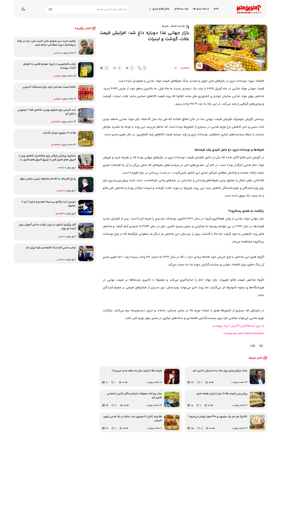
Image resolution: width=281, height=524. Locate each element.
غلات (253, 346)
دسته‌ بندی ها (201, 9)
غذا (261, 346)
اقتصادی (185, 68)
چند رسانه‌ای (181, 9)
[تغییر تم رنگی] (23, 9)
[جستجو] (50, 9)
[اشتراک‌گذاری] (175, 68)
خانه (216, 9)
